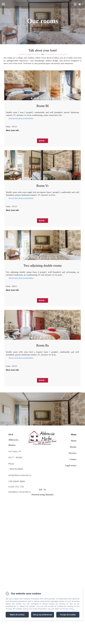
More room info (12, 130)
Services (72, 453)
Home (73, 440)
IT (45, 489)
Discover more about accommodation (21, 118)
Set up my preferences (42, 614)
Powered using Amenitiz (43, 494)
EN (40, 489)
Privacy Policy (68, 609)
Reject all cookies (17, 614)
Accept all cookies (68, 614)
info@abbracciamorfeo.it (19, 475)
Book (41, 141)
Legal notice (70, 465)
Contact (72, 459)
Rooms (73, 447)
